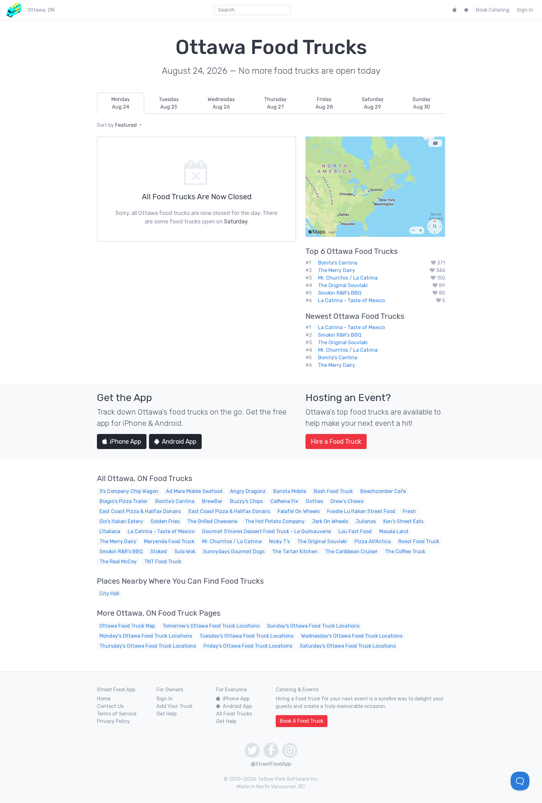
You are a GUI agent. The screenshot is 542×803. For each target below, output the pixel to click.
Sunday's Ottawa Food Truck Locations (313, 626)
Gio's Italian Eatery (121, 521)
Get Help (167, 714)
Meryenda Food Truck (169, 541)
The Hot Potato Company (275, 521)
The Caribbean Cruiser (351, 551)
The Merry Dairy (336, 270)
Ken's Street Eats (403, 521)
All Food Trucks (234, 714)
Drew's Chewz (347, 501)
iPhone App (125, 441)
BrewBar (212, 501)
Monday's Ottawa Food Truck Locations (145, 636)
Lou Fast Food (355, 531)
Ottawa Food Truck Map (127, 626)
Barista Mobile (289, 491)
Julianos (366, 521)
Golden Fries (165, 521)
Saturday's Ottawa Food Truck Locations (348, 646)
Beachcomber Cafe (383, 491)
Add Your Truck (175, 706)
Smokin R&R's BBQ (339, 293)
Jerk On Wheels (330, 521)
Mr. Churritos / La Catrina (348, 278)
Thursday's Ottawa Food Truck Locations (147, 646)
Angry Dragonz (248, 491)
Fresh (409, 511)
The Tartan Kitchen (295, 551)
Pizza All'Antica (372, 541)
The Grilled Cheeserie (212, 521)
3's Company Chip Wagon (128, 491)
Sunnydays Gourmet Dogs (234, 551)
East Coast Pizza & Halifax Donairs (140, 511)
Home (103, 699)
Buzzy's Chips (246, 501)
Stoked (158, 551)
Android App (179, 441)
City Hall (109, 594)
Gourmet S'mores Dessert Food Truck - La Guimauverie (266, 531)
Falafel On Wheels (299, 511)
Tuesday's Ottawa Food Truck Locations (246, 636)
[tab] (120, 103)
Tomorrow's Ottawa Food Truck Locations (211, 626)
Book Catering (492, 10)
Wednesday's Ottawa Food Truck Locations (351, 636)
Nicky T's (279, 541)
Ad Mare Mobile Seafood (194, 491)
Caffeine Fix (284, 501)
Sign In (525, 10)
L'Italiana (109, 531)
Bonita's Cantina (337, 263)
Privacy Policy (113, 721)
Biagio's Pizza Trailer (123, 501)
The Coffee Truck (405, 551)
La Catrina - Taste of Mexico (351, 300)
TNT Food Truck (162, 562)
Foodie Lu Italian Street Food (361, 511)
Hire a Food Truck (336, 441)
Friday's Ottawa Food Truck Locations (248, 646)
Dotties (314, 501)
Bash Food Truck (333, 491)
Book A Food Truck (301, 721)
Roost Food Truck (418, 541)
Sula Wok (184, 551)
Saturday (235, 221)
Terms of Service (116, 714)
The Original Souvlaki (343, 285)
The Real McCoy (118, 562)
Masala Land (393, 531)
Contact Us (110, 706)
